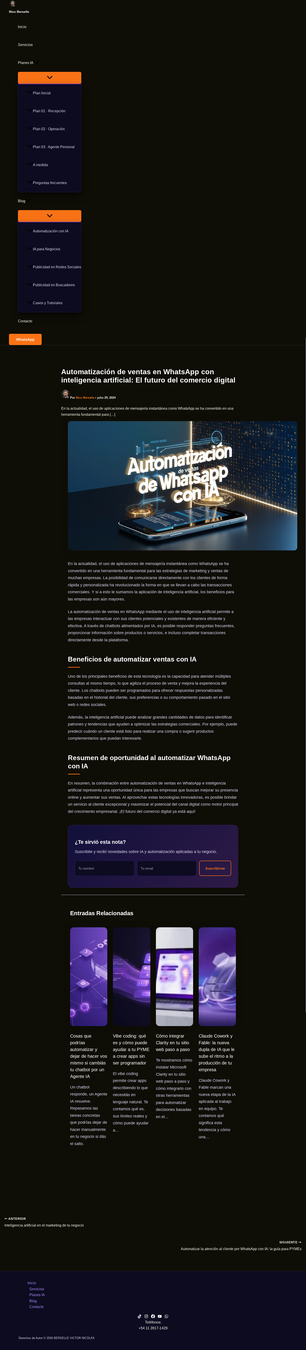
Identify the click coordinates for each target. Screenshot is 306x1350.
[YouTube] (160, 1317)
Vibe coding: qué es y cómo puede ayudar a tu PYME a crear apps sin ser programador (131, 1049)
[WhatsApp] (166, 1317)
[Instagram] (146, 1317)
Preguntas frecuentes (50, 183)
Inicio (22, 27)
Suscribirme (215, 868)
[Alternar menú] (49, 78)
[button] (36, 63)
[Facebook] (153, 1317)
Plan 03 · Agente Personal (54, 147)
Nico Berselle (19, 11)
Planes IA (25, 63)
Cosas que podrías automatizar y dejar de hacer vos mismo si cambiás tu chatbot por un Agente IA (88, 1056)
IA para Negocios (46, 249)
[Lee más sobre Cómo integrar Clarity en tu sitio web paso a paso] (174, 1025)
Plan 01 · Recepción (49, 111)
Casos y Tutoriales (47, 303)
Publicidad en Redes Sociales (57, 267)
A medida (40, 165)
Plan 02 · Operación (49, 129)
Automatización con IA (51, 231)
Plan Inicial (42, 93)
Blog (21, 201)
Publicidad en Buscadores (54, 285)
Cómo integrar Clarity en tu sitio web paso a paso (173, 1042)
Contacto (25, 321)
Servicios (25, 45)
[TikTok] (140, 1317)
